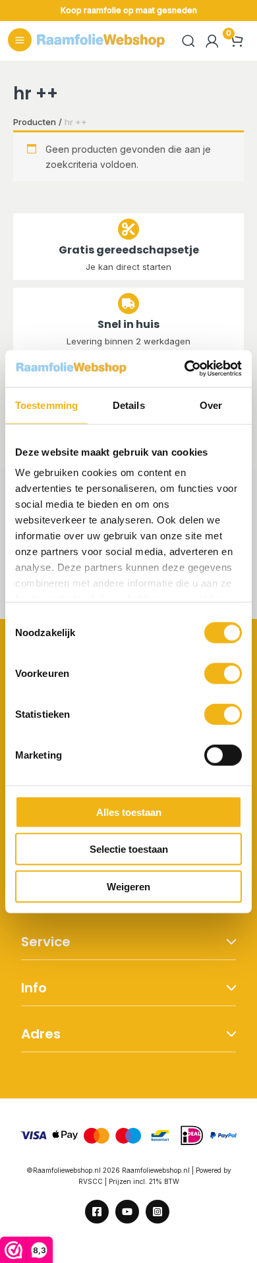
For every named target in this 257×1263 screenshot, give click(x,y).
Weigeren (128, 886)
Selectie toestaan (129, 849)
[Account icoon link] (212, 41)
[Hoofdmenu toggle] (20, 40)
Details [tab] (129, 404)
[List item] (97, 1211)
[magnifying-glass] (188, 41)
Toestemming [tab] (46, 404)
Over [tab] (211, 404)
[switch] (223, 673)
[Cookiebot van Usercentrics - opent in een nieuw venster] (185, 368)
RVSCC (91, 1181)
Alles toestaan (128, 811)
